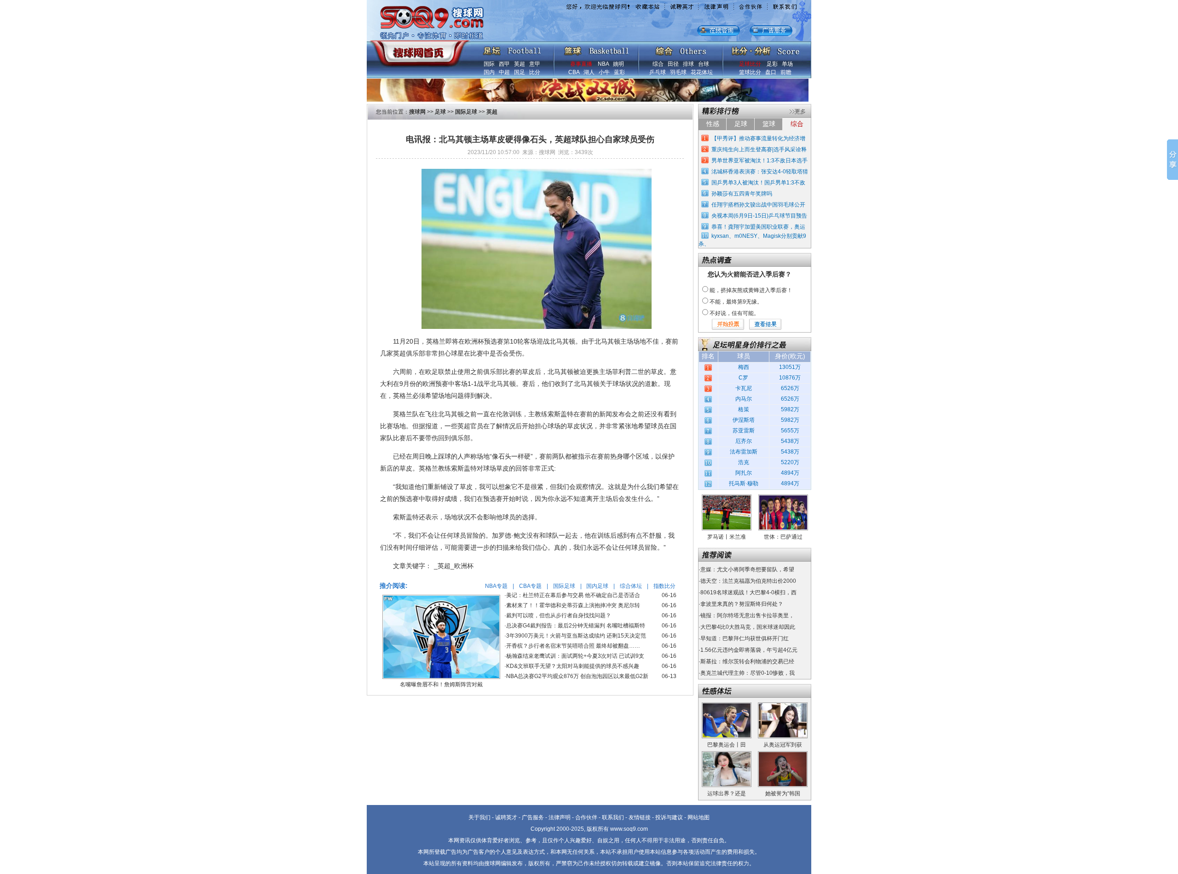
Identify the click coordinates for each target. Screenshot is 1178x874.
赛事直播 (581, 64)
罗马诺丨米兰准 (726, 537)
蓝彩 (619, 72)
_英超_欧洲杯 (454, 565)
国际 (489, 64)
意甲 (534, 64)
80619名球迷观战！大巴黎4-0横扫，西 (748, 592)
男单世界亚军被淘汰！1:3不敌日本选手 (759, 160)
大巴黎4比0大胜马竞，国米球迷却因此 (747, 627)
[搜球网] (417, 49)
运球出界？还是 (726, 793)
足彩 (772, 64)
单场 (787, 64)
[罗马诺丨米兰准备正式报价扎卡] (726, 497)
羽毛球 (678, 72)
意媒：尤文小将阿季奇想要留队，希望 (747, 569)
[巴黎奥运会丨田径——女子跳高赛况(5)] (726, 705)
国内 (489, 72)
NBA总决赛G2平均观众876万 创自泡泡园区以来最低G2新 (577, 676)
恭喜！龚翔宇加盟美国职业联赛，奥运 (758, 227)
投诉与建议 (669, 817)
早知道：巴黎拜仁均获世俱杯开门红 (744, 638)
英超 (519, 64)
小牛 (604, 72)
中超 (504, 72)
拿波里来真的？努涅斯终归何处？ (741, 604)
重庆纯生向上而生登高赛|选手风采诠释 (759, 149)
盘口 (770, 72)
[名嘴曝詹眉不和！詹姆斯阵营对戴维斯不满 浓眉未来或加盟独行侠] (441, 598)
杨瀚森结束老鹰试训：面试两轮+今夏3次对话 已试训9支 (575, 656)
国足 (519, 72)
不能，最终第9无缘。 (736, 302)
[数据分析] (765, 49)
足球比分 (750, 64)
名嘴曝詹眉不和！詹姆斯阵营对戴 (441, 684)
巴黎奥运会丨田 (726, 745)
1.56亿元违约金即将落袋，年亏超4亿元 (748, 650)
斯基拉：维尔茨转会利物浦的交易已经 (747, 661)
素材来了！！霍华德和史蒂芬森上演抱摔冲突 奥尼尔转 (573, 605)
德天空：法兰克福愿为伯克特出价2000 (748, 581)
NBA (603, 64)
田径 (673, 64)
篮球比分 (750, 72)
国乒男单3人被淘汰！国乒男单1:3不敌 (758, 182)
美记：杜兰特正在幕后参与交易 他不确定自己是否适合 (573, 595)
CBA (573, 72)
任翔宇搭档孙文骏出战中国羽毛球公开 (758, 204)
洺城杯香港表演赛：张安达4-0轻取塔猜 (759, 171)
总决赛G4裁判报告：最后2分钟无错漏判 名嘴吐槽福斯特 (575, 625)
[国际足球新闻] (512, 49)
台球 (703, 64)
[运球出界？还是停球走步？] (726, 754)
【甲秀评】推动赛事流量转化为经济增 (758, 138)
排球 (688, 64)
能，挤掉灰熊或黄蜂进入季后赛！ (751, 290)
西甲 (504, 64)
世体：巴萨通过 (783, 537)
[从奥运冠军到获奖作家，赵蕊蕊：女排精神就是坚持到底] (783, 705)
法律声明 (560, 817)
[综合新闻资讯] (680, 49)
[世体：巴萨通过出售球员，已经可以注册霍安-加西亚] (783, 497)
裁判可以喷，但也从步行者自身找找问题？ (558, 615)
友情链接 (640, 817)
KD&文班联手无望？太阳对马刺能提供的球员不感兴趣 (572, 666)
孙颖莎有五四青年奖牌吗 (741, 193)
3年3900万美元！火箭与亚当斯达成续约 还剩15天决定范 (576, 635)
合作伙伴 (586, 817)
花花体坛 (702, 72)
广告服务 (533, 817)
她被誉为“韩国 (782, 793)
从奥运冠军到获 (782, 745)
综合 (658, 64)
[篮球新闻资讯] (596, 49)
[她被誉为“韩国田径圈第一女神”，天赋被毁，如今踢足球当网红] (783, 754)
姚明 (618, 64)
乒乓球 (657, 72)
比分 (534, 72)
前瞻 (785, 72)
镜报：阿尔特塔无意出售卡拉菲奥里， (747, 615)
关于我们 (479, 817)
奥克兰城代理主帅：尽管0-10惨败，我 (747, 673)
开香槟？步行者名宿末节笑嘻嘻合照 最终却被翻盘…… (573, 646)
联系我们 (613, 817)
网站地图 (698, 817)
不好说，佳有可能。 (734, 313)
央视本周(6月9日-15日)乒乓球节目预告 (759, 216)
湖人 (589, 72)
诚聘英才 (506, 817)
